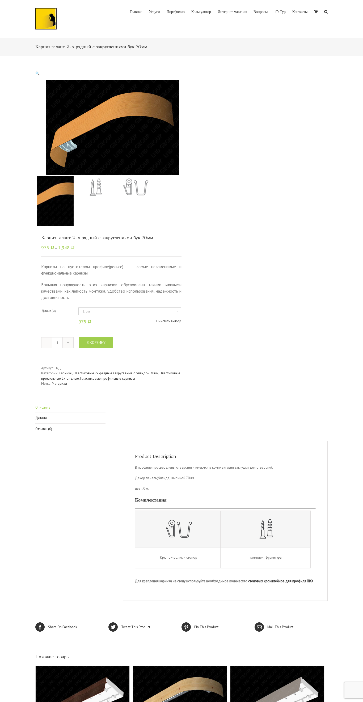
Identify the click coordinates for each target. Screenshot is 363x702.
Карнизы (65, 373)
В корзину (96, 342)
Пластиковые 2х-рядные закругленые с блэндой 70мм (116, 373)
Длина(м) (48, 311)
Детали (41, 418)
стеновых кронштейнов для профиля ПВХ (280, 581)
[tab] (70, 407)
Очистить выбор (168, 321)
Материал (59, 383)
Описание (42, 407)
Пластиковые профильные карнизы (107, 378)
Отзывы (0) (43, 429)
